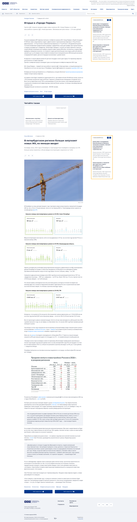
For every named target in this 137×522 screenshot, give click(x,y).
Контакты (61, 501)
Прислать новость (36, 13)
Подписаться (22, 13)
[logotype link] (9, 3)
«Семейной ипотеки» (40, 329)
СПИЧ (101, 9)
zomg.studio (80, 519)
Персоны (85, 9)
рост (39, 399)
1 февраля (53, 329)
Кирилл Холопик (131, 5)
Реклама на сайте (72, 501)
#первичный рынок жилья (31, 91)
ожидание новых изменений (36, 331)
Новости (4, 9)
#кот (41, 91)
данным (33, 335)
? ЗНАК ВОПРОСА (98, 20)
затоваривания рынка (58, 403)
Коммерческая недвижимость (61, 9)
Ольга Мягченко (28, 136)
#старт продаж (48, 91)
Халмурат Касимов (29, 18)
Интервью (94, 9)
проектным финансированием (74, 72)
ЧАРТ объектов (14, 9)
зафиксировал (42, 397)
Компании (76, 9)
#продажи (65, 487)
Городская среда (123, 9)
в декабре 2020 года (76, 68)
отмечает (54, 404)
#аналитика (27, 487)
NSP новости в (37, 96)
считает (31, 438)
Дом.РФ (35, 210)
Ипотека (25, 9)
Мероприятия (110, 9)
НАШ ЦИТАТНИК (93, 1)
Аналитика (33, 9)
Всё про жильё (44, 9)
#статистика (35, 487)
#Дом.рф (58, 487)
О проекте (61, 504)
